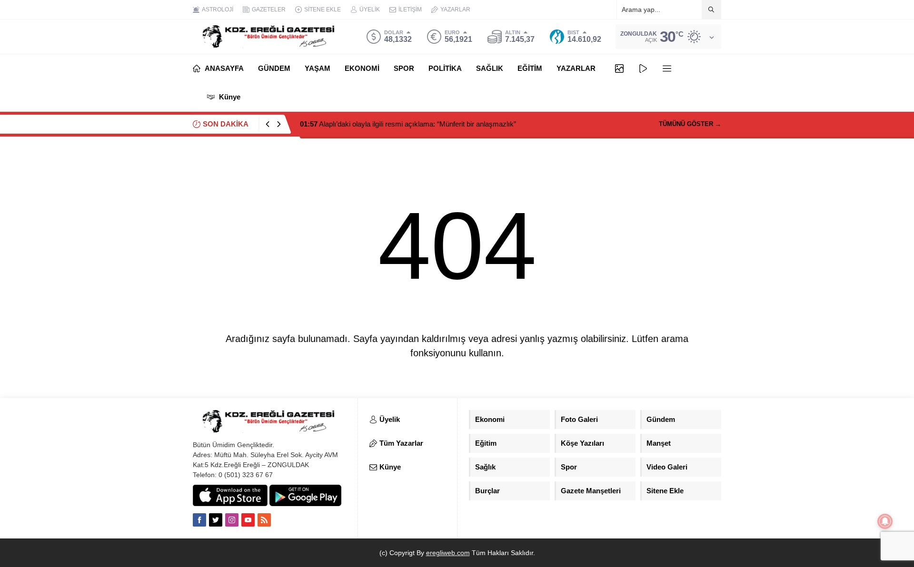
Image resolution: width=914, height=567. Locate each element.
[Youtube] (248, 520)
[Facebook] (199, 520)
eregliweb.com (448, 553)
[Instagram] (231, 520)
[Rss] (264, 520)
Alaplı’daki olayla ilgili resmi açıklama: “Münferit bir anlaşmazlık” (408, 124)
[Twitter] (215, 520)
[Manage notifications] (885, 521)
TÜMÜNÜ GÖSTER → (690, 123)
